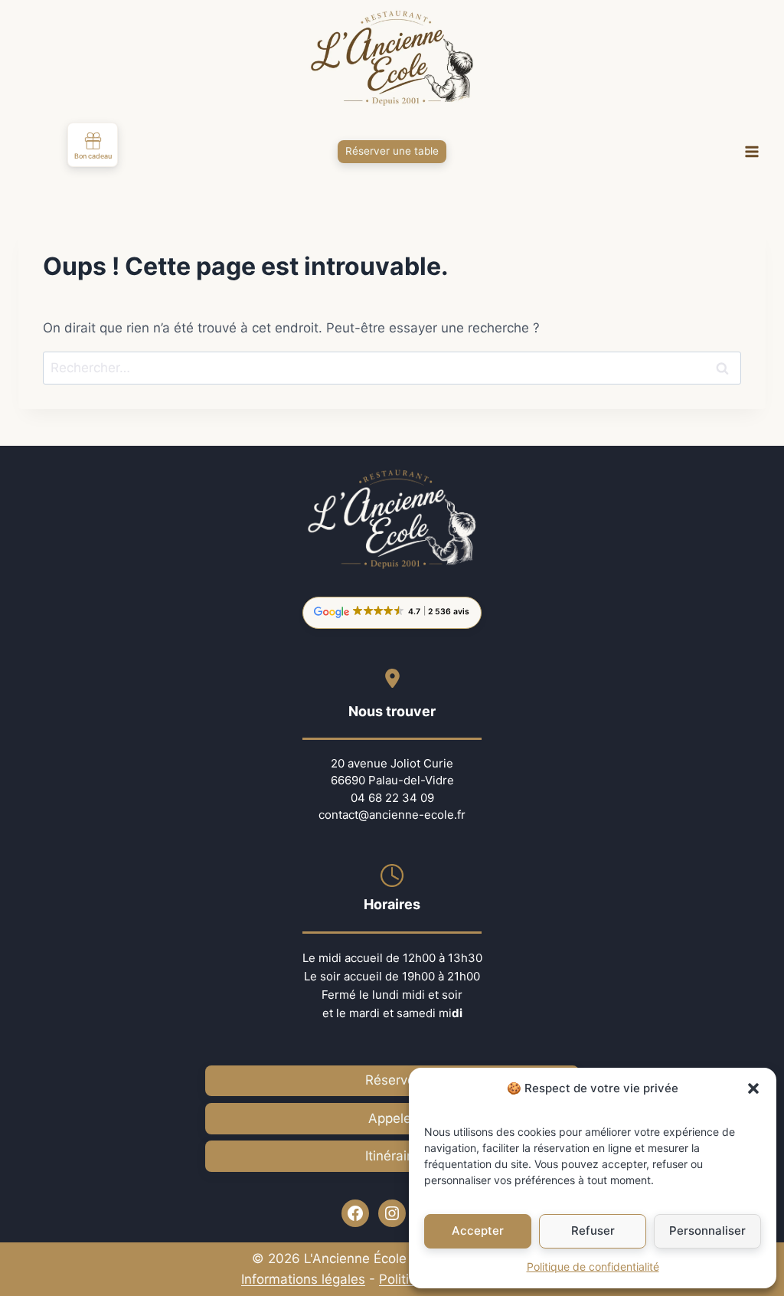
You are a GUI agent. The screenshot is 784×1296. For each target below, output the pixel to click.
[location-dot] (392, 678)
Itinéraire (392, 1155)
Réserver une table (392, 151)
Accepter (478, 1230)
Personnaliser (707, 1230)
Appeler (392, 1118)
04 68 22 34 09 (392, 797)
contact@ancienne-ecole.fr (392, 814)
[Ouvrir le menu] (751, 152)
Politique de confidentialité (593, 1266)
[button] (753, 1088)
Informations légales (303, 1279)
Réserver (392, 1080)
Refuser (593, 1230)
